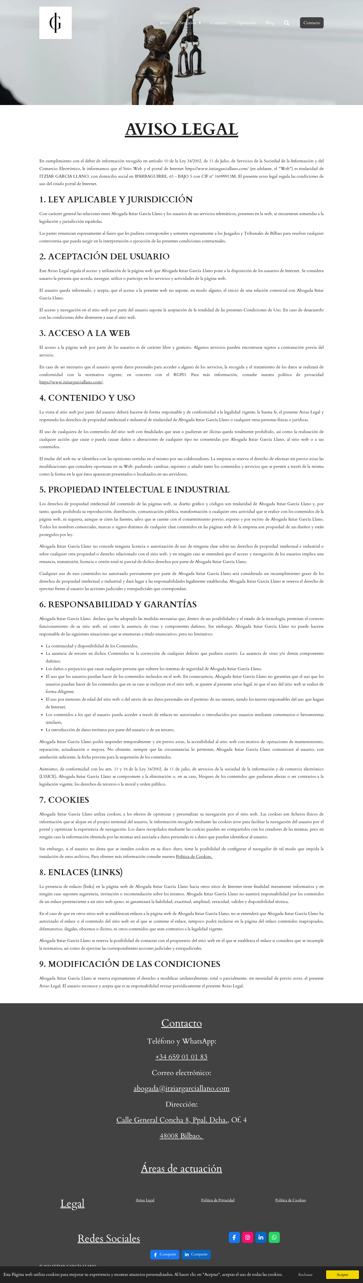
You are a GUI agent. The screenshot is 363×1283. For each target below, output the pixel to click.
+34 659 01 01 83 (181, 1057)
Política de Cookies (290, 1200)
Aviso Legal (145, 1200)
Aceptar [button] (342, 1274)
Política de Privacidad (217, 1200)
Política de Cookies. (194, 856)
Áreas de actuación (181, 1169)
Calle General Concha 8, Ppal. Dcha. (171, 1120)
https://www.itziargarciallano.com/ (71, 382)
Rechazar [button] (305, 1274)
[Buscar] (286, 23)
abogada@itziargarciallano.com (182, 1088)
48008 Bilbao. (182, 1136)
